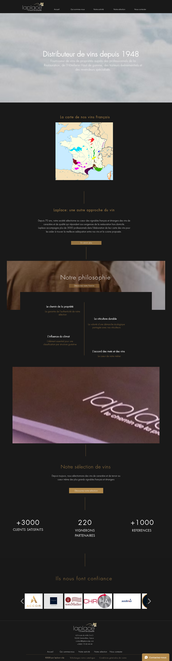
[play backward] (22, 601)
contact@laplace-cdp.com (85, 641)
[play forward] (149, 601)
